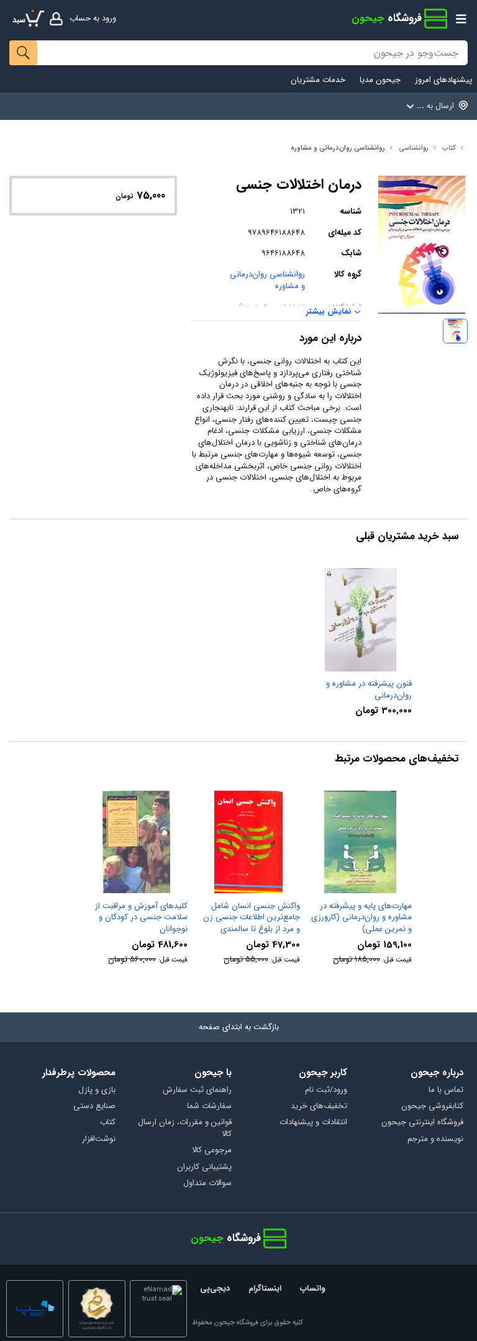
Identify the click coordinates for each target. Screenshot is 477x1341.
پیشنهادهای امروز (443, 80)
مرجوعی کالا (212, 1151)
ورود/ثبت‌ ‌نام (326, 1090)
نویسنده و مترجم (435, 1139)
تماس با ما (446, 1090)
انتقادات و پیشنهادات (313, 1123)
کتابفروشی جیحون (432, 1106)
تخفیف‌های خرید (319, 1106)
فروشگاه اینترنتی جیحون (422, 1123)
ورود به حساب (93, 18)
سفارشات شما (209, 1106)
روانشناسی (414, 148)
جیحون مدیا (380, 80)
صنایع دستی (94, 1106)
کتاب (449, 148)
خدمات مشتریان (318, 80)
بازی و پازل (97, 1090)
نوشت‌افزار (99, 1139)
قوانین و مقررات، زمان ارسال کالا (185, 1128)
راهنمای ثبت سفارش (197, 1090)
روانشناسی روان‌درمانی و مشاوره (338, 148)
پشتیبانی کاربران (204, 1167)
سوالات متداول (207, 1183)
